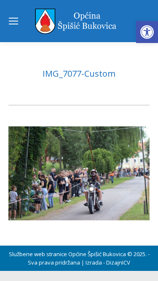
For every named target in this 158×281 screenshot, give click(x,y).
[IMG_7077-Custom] (79, 173)
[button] (147, 32)
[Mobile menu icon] (13, 21)
